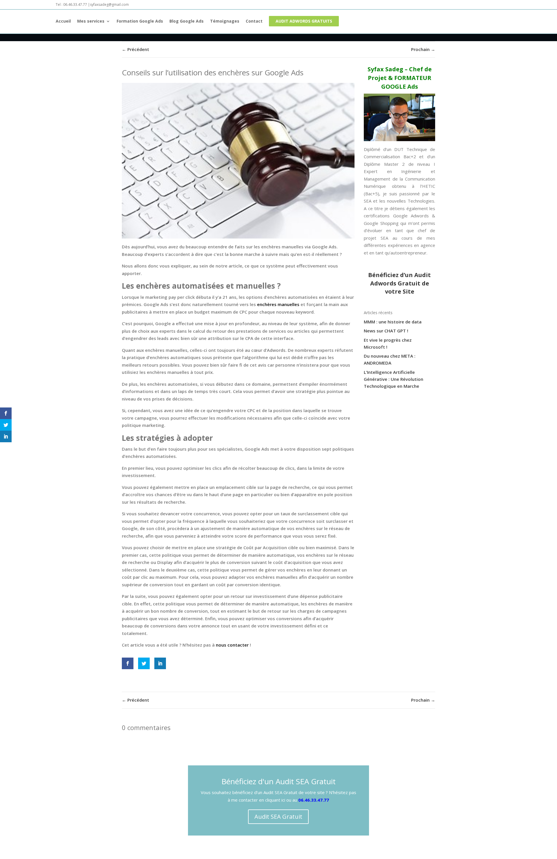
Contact (254, 21)
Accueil (63, 21)
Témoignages (224, 21)
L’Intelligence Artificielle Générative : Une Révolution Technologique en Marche (393, 379)
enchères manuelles (278, 304)
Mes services (90, 21)
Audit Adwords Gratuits (304, 21)
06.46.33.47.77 (313, 800)
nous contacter (232, 645)
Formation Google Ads (140, 21)
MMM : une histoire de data (393, 322)
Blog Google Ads (186, 21)
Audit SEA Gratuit (278, 816)
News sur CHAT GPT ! (386, 331)
